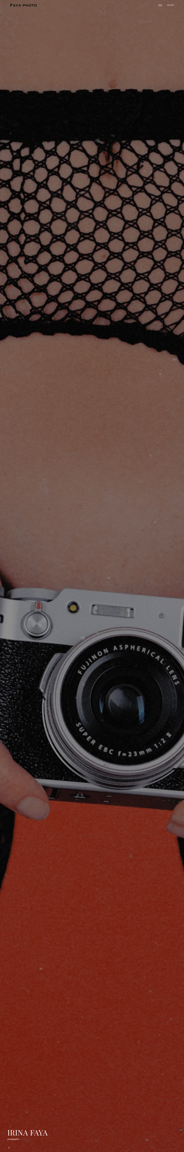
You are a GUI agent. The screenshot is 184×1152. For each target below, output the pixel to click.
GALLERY (170, 5)
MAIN (160, 5)
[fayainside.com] (24, 5)
